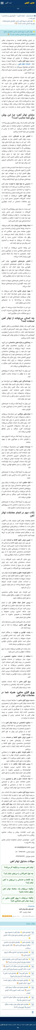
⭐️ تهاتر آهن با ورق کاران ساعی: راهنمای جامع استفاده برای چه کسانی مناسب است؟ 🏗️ (18, 22)
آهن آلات (32, 18)
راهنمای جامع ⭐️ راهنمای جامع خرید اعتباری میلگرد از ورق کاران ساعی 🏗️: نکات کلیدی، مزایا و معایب (16, 945)
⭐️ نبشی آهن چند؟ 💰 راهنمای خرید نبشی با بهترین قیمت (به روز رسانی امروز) (16, 974)
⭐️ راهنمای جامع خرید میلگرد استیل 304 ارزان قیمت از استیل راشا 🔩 (16, 998)
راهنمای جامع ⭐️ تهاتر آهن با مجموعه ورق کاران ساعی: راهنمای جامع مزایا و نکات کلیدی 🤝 (17, 935)
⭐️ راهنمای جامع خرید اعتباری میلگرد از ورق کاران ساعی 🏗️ (17, 953)
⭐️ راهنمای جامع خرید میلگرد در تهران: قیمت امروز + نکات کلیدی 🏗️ (16, 981)
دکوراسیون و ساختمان (9, 16)
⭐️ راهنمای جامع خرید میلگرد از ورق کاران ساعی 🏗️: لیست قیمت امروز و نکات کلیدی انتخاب (17, 990)
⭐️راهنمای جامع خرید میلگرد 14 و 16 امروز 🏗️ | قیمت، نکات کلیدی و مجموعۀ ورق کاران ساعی (16, 967)
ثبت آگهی (8, 3)
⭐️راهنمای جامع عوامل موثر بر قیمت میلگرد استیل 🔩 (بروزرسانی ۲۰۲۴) (17, 1005)
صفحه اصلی (21, 16)
